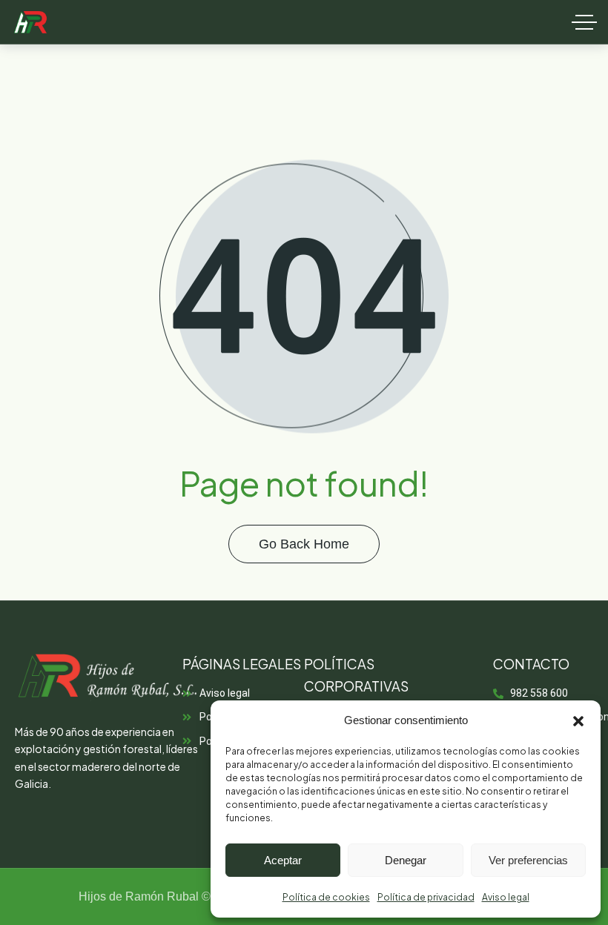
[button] (578, 721)
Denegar (405, 860)
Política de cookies (326, 897)
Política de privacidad (426, 897)
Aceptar (283, 860)
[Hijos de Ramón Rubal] (30, 22)
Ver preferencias (528, 860)
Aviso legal (505, 897)
